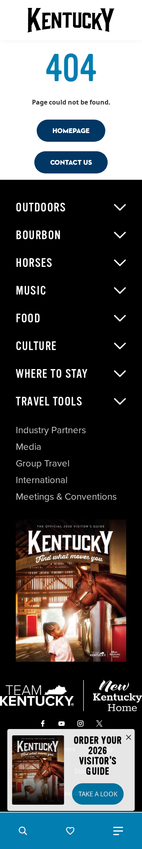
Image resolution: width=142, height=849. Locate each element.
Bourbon (39, 235)
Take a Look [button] (98, 794)
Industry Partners (51, 430)
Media (28, 447)
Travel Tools (49, 401)
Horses (34, 262)
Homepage (71, 130)
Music (31, 290)
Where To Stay (52, 373)
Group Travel (42, 463)
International (41, 480)
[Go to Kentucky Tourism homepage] (71, 20)
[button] (23, 831)
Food (28, 318)
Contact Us (71, 162)
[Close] (128, 738)
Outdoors (41, 207)
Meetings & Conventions (66, 496)
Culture (36, 346)
